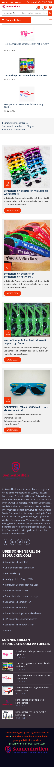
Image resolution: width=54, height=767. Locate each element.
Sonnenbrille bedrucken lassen (19, 624)
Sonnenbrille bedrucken (16, 607)
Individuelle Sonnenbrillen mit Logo (22, 584)
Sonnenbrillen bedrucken (16, 590)
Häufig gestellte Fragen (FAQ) (19, 579)
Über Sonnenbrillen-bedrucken (19, 567)
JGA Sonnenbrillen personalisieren (21, 618)
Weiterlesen (12, 210)
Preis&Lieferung (12, 573)
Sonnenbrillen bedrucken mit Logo (21, 596)
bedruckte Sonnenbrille (23, 736)
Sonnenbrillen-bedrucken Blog (16, 126)
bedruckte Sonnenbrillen (14, 122)
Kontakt (8, 630)
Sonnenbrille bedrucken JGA (18, 601)
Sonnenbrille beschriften (16, 562)
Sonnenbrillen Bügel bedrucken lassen (23, 613)
